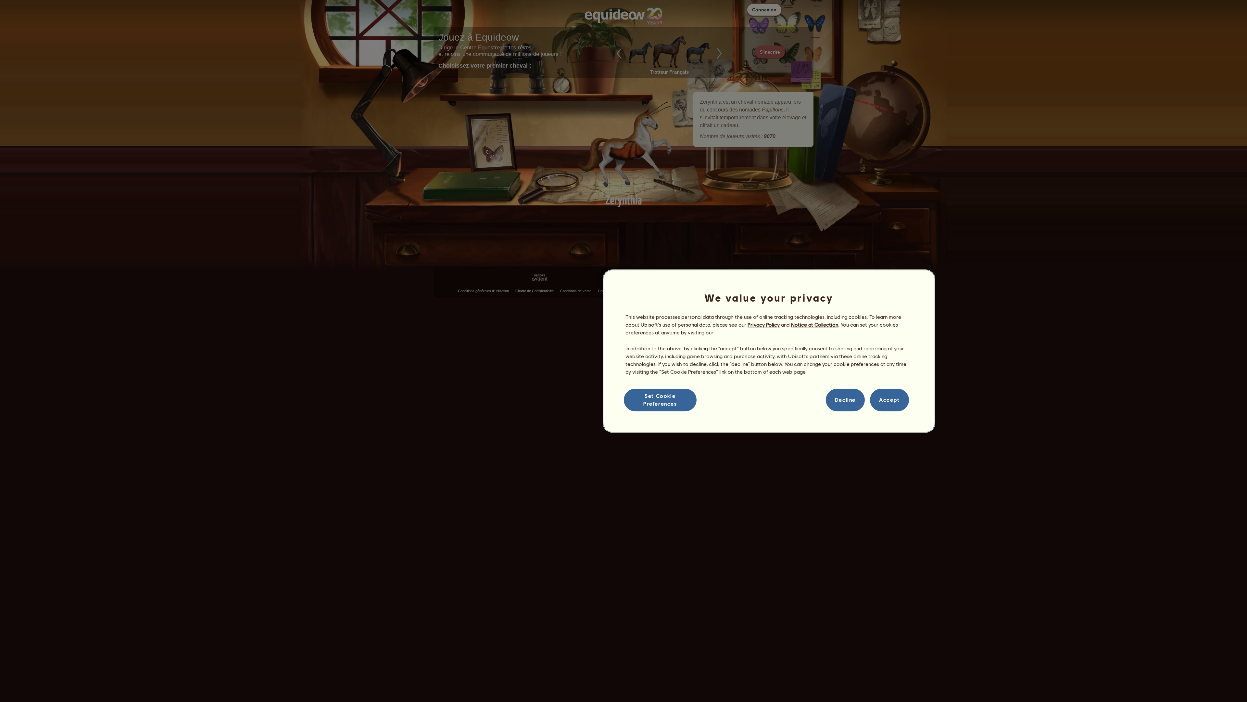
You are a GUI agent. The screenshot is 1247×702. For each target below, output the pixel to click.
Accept (889, 400)
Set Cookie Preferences (660, 400)
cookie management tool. (744, 333)
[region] (769, 351)
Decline (845, 400)
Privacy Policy (764, 324)
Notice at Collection (814, 324)
